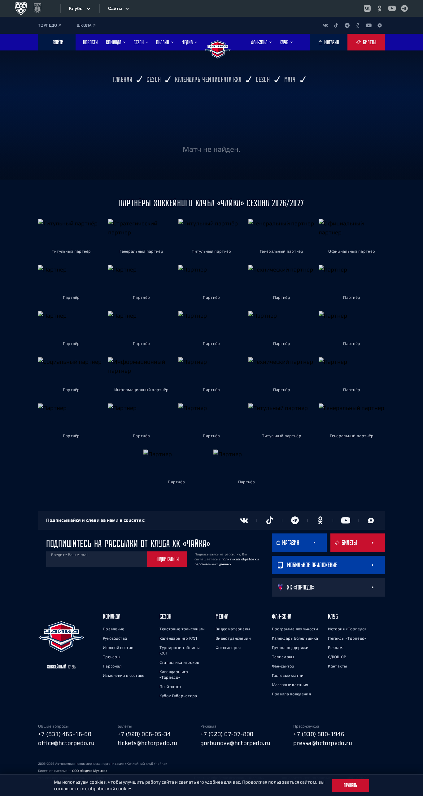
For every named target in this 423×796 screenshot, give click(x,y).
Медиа (222, 616)
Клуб (333, 616)
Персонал (112, 666)
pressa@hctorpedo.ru (322, 742)
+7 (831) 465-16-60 (64, 733)
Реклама (336, 647)
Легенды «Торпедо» (347, 638)
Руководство (115, 638)
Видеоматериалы (233, 629)
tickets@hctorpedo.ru (147, 742)
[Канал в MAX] (379, 25)
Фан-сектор (283, 666)
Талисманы (283, 657)
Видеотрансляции (233, 638)
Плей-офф (170, 686)
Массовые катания (290, 684)
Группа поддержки (290, 647)
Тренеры (111, 657)
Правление (113, 629)
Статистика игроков (179, 662)
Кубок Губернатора (178, 696)
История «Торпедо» (347, 629)
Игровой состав (118, 647)
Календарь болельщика (295, 638)
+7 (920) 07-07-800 (227, 733)
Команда (111, 616)
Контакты (337, 666)
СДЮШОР (337, 657)
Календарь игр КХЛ (178, 638)
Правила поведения (291, 694)
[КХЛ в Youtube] (392, 8)
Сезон (165, 616)
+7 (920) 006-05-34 (144, 733)
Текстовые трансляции (182, 629)
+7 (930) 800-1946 (318, 733)
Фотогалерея (228, 647)
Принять (350, 785)
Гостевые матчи (287, 675)
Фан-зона (281, 616)
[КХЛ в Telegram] (404, 8)
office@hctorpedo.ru (66, 742)
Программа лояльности (295, 629)
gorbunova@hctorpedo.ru (235, 742)
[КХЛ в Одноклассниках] (379, 8)
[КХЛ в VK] (367, 8)
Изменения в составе (124, 675)
